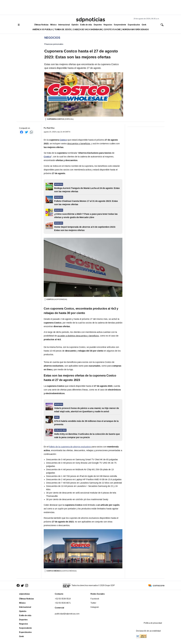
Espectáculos (134, 25)
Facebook (94, 599)
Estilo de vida (86, 25)
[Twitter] (26, 132)
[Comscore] (156, 585)
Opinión (74, 25)
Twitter (93, 603)
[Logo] (90, 19)
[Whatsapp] (31, 132)
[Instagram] (26, 585)
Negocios (108, 25)
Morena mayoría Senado (135, 29)
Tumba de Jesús (62, 29)
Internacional (64, 25)
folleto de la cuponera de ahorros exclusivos (70, 446)
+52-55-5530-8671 (63, 603)
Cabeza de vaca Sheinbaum (87, 29)
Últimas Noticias (41, 25)
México (53, 25)
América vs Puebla (42, 29)
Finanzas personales (53, 44)
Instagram (94, 607)
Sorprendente (120, 25)
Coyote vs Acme (112, 29)
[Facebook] (21, 132)
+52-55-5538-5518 (63, 599)
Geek (144, 25)
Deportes (98, 25)
